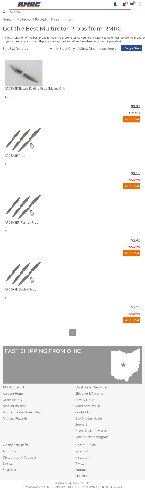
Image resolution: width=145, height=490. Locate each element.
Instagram (82, 457)
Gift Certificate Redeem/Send (23, 412)
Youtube (81, 470)
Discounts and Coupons (20, 457)
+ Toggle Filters (131, 48)
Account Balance (14, 406)
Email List (9, 470)
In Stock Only (66, 49)
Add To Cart (131, 119)
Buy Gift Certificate (88, 418)
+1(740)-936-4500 (111, 487)
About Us (9, 451)
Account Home (13, 393)
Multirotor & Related (31, 19)
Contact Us (83, 412)
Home (7, 19)
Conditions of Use (88, 406)
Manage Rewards (15, 418)
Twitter (80, 463)
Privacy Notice (85, 400)
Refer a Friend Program (92, 437)
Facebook (82, 451)
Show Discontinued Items (99, 49)
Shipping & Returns (89, 393)
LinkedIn (81, 476)
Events (7, 463)
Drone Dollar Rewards (91, 431)
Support (81, 424)
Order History (12, 400)
